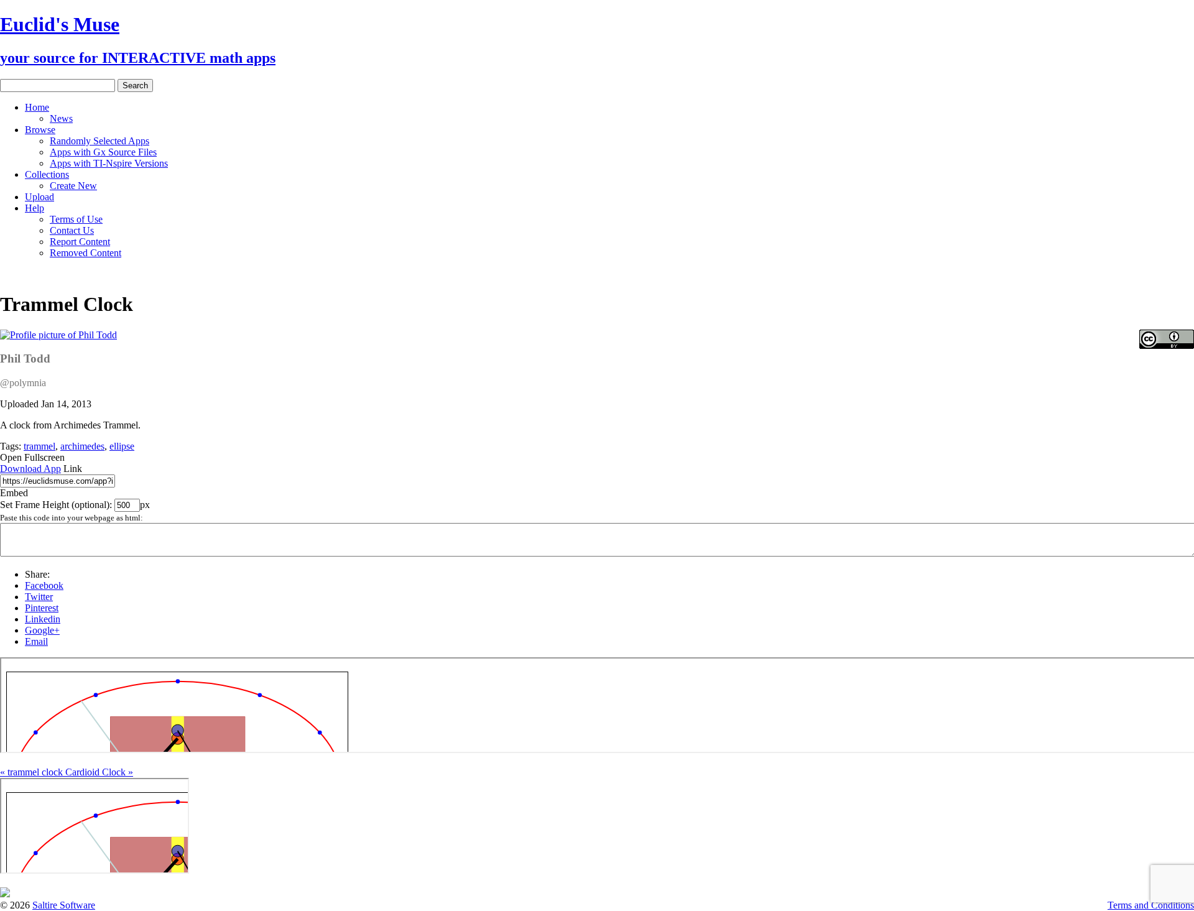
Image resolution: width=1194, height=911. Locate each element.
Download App (30, 468)
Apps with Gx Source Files (103, 152)
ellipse (121, 446)
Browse (40, 129)
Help (34, 208)
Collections (47, 174)
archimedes (82, 446)
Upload (39, 197)
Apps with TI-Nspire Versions (109, 163)
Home (37, 107)
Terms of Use (76, 219)
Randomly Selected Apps (99, 141)
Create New (73, 185)
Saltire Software (63, 905)
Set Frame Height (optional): (57, 504)
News (61, 118)
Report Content (80, 241)
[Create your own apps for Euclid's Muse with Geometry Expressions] (5, 894)
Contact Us (72, 230)
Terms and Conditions (1151, 905)
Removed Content (85, 252)
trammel (39, 446)
